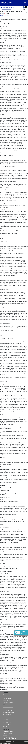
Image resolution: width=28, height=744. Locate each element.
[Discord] (4, 738)
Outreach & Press (6, 700)
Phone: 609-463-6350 (8, 733)
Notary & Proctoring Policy (8, 712)
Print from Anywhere (7, 721)
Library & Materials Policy (8, 710)
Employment (6, 694)
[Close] (14, 630)
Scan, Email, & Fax (7, 724)
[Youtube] (14, 738)
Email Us (5, 735)
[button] (25, 2)
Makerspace (5, 719)
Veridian (26, 741)
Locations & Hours (7, 698)
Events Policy (6, 708)
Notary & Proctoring (7, 722)
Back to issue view (4, 15)
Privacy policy (3, 743)
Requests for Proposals (8, 702)
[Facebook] (24, 7)
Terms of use (8, 743)
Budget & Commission (8, 707)
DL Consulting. (8, 741)
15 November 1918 (6, 9)
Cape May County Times (9, 7)
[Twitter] (26, 7)
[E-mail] (24, 9)
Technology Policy (7, 714)
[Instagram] (9, 738)
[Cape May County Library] (1, 8)
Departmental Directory (8, 731)
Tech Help (5, 726)
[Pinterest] (11, 738)
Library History (6, 696)
